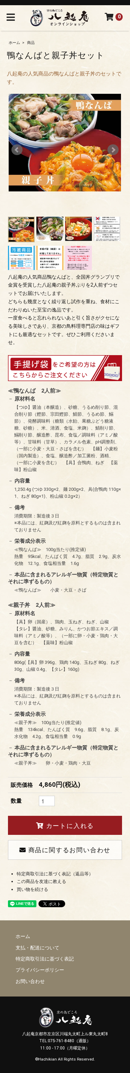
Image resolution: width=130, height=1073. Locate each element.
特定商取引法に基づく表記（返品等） (55, 873)
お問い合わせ (30, 981)
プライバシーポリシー (40, 970)
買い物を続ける (32, 889)
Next (113, 149)
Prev (17, 149)
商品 (31, 42)
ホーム (14, 42)
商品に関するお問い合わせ (68, 850)
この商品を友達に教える (41, 881)
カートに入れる (69, 825)
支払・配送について (37, 947)
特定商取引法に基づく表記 (45, 959)
